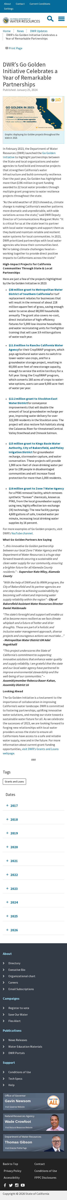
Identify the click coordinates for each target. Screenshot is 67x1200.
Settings (8, 8)
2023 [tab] (14, 888)
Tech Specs (15, 1078)
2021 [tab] (14, 861)
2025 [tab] (14, 916)
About (7, 3)
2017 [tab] (14, 805)
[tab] (33, 805)
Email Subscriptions (21, 989)
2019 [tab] (14, 833)
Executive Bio (16, 970)
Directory (14, 963)
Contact (20, 3)
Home (7, 31)
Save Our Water (18, 1014)
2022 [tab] (14, 875)
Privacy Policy (12, 1171)
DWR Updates (38, 31)
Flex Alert (14, 1021)
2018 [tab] (14, 819)
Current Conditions (40, 3)
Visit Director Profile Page (16, 1148)
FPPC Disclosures (45, 1177)
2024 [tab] (14, 902)
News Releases (17, 1040)
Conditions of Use (19, 1072)
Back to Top (10, 1164)
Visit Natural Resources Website (18, 1127)
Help (11, 1085)
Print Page (15, 48)
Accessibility (12, 1177)
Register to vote (18, 1008)
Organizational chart (21, 976)
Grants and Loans (14, 781)
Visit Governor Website (15, 1107)
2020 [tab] (14, 847)
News (20, 31)
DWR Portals (16, 1053)
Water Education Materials (25, 1046)
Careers (13, 982)
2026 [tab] (14, 930)
